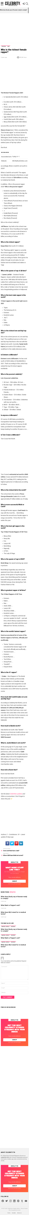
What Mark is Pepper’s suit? (10, 905)
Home (8, 1213)
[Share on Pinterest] (17, 843)
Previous (1, 10)
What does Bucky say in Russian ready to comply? (13, 10)
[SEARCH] (27, 4)
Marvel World (5, 926)
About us (19, 1213)
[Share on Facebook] (7, 843)
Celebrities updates (16, 794)
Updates (13, 892)
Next (28, 10)
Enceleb (14, 1213)
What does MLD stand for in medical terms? (13, 913)
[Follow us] (23, 4)
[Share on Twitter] (12, 843)
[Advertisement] (14, 28)
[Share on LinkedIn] (21, 843)
